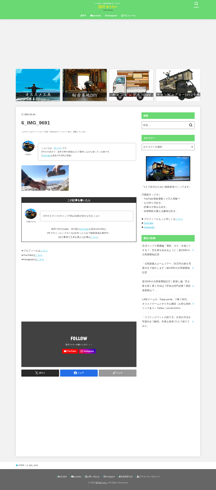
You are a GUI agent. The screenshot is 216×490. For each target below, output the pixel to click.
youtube (97, 15)
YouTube (46, 155)
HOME (21, 465)
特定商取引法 (126, 476)
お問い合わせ (93, 476)
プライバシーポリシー (149, 476)
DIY (84, 15)
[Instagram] (87, 351)
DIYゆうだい (102, 482)
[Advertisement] (108, 44)
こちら (94, 237)
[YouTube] (70, 351)
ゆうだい (58, 148)
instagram (112, 15)
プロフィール (129, 15)
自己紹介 (63, 476)
